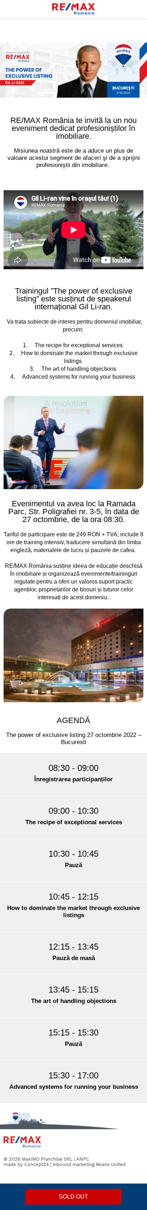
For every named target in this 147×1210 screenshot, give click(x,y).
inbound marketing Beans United (89, 1164)
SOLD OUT (73, 1197)
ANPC (82, 1159)
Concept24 (36, 1164)
